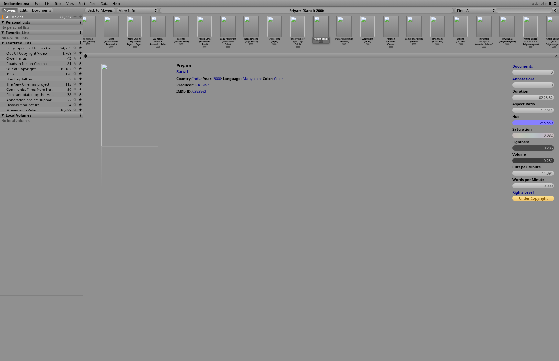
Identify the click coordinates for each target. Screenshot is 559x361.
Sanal (182, 72)
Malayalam (252, 78)
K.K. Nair (202, 84)
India (196, 78)
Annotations (523, 78)
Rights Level (523, 192)
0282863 (199, 91)
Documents (522, 66)
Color (278, 78)
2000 (217, 78)
